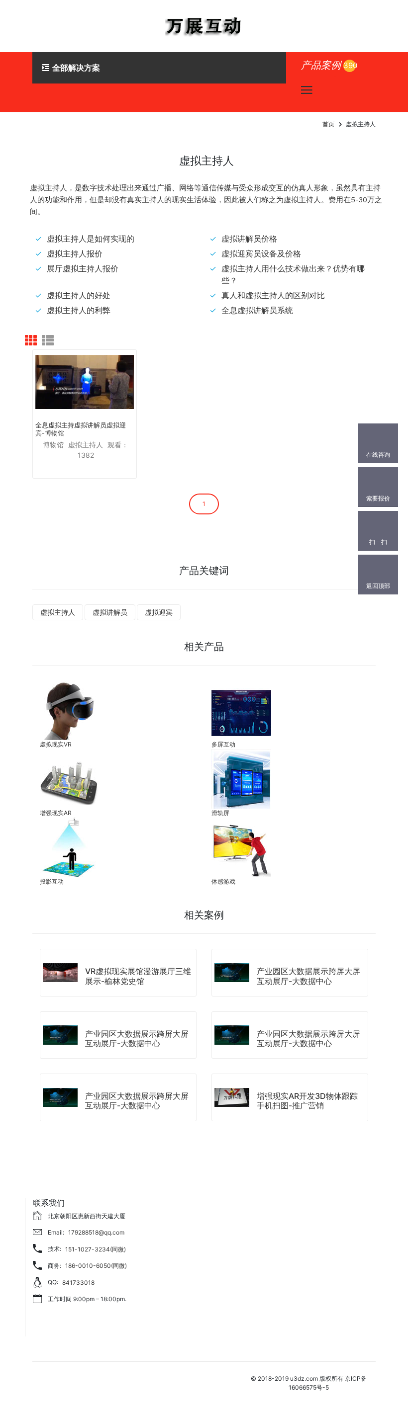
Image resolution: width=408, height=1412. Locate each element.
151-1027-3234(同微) (95, 1249)
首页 (328, 124)
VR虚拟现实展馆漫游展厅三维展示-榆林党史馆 (138, 976)
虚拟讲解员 (110, 612)
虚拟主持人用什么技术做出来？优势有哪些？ (293, 274)
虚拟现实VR (56, 744)
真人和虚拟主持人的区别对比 (273, 295)
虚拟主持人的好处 (78, 295)
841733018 (78, 1282)
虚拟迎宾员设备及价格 (261, 253)
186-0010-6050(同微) (96, 1265)
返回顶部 (378, 585)
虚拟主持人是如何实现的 (90, 239)
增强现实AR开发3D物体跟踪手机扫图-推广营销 (307, 1100)
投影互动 (52, 881)
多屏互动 (223, 744)
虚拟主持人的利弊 (78, 310)
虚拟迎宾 (159, 612)
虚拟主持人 (57, 612)
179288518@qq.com (96, 1232)
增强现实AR (56, 813)
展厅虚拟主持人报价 (82, 268)
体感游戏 (223, 881)
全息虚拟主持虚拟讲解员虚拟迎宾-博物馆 (80, 429)
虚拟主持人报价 (74, 253)
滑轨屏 (220, 813)
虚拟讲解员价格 (249, 239)
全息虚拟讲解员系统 (257, 310)
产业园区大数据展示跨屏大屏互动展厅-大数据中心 (137, 1038)
